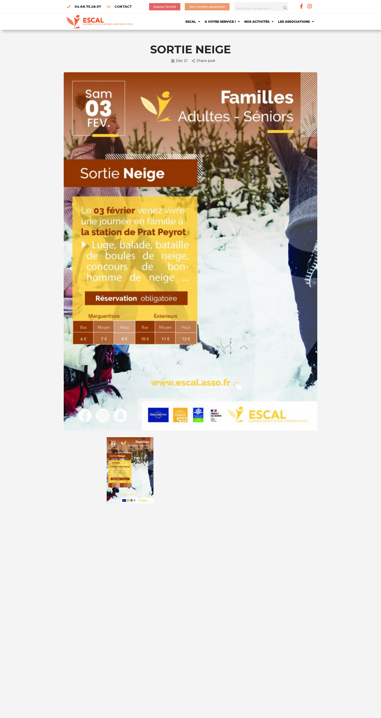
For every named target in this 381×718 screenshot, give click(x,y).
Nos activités (256, 22)
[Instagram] (310, 6)
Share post (205, 61)
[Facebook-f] (301, 6)
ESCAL (190, 22)
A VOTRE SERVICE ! (220, 22)
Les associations (294, 22)
